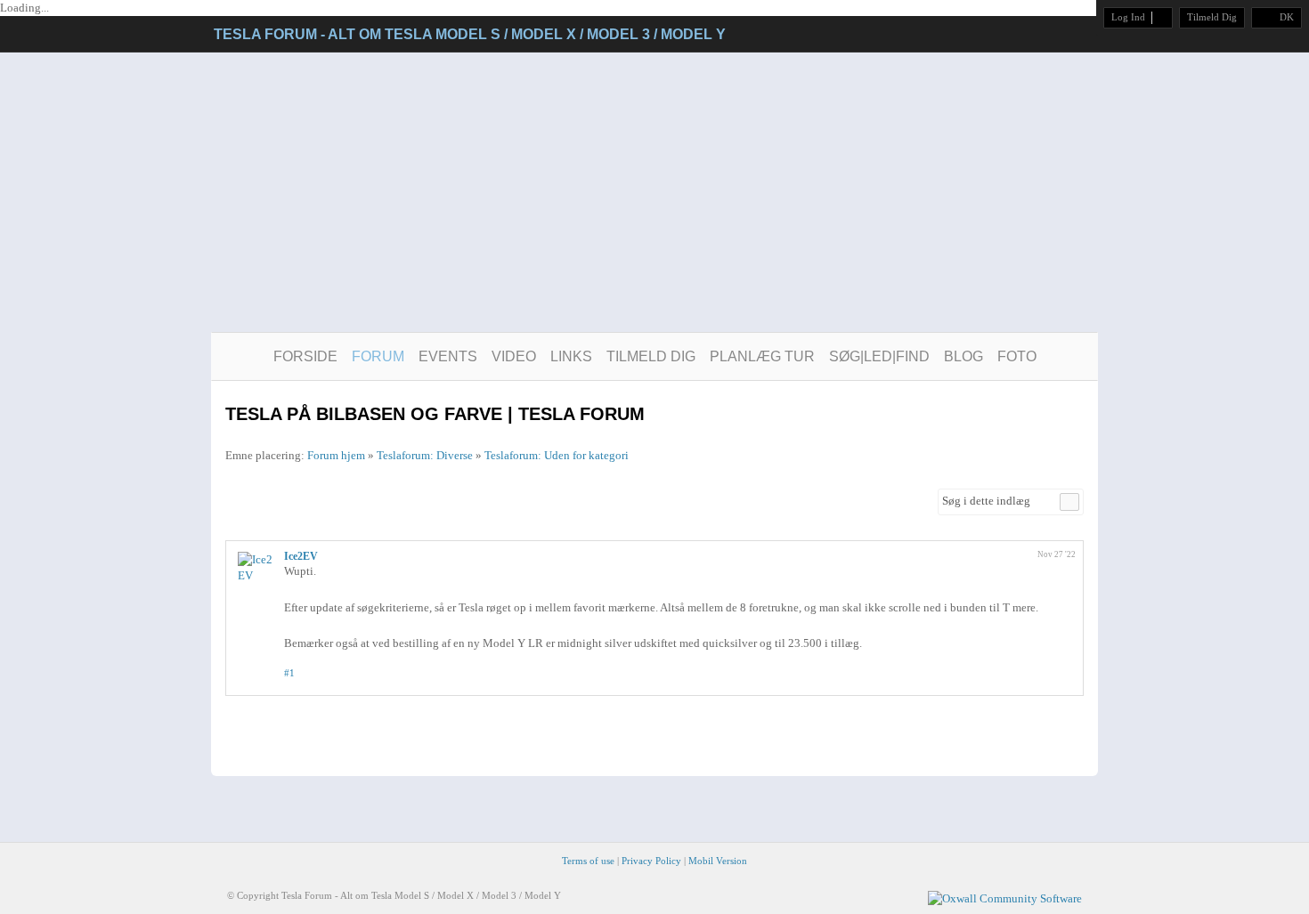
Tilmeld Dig (1212, 17)
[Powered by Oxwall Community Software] (1005, 897)
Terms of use (588, 860)
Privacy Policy (651, 860)
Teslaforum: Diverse (425, 455)
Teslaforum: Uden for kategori (556, 455)
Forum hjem (336, 455)
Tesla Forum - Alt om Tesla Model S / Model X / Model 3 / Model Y (470, 34)
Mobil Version (717, 860)
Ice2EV (301, 556)
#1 (289, 672)
